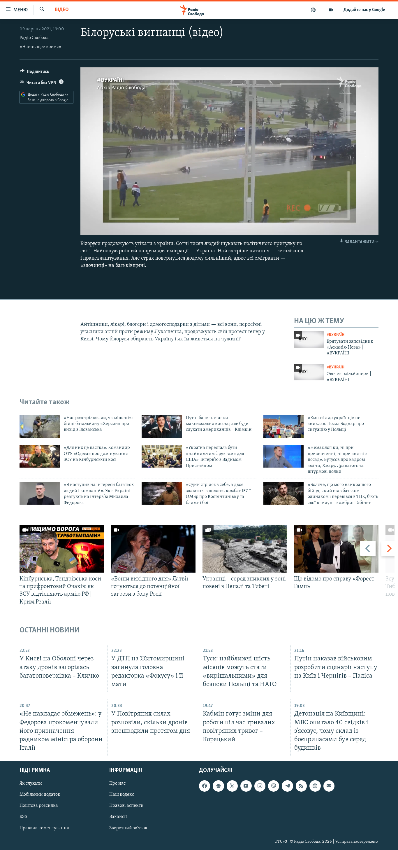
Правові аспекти (126, 806)
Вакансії (118, 817)
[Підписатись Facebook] (204, 785)
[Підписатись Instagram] (259, 785)
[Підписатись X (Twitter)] (232, 785)
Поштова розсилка (39, 806)
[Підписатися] (328, 785)
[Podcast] (314, 785)
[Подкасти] (313, 10)
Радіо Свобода (34, 38)
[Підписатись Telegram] (287, 785)
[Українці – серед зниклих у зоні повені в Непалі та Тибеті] (244, 549)
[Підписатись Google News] (218, 785)
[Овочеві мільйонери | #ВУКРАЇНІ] (309, 372)
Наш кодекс (121, 794)
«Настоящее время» (40, 47)
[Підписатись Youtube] (245, 785)
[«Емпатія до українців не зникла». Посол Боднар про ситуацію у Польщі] (283, 426)
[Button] (34, 72)
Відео (62, 10)
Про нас (117, 783)
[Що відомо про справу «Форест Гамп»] (336, 549)
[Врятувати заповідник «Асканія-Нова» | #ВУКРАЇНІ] (309, 339)
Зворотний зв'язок (128, 828)
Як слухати (31, 783)
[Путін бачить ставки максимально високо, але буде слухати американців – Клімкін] (162, 426)
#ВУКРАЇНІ (336, 335)
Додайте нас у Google (364, 10)
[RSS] (301, 785)
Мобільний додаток (40, 794)
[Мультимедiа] (331, 10)
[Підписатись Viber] (273, 785)
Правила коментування (44, 828)
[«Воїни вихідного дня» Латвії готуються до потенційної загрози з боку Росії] (153, 549)
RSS (23, 817)
